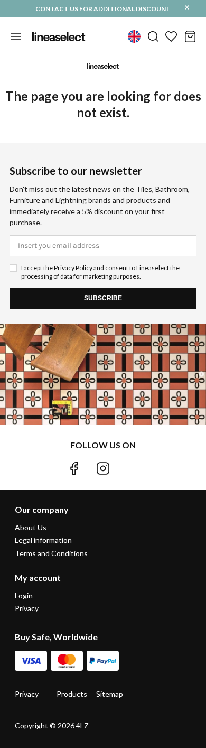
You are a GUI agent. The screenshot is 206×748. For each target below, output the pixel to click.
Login (24, 596)
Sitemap (109, 693)
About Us (30, 527)
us (134, 36)
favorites (171, 36)
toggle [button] (16, 36)
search (153, 36)
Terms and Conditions (51, 553)
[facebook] (73, 468)
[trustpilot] (132, 468)
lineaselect (59, 36)
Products (72, 693)
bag (190, 36)
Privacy (27, 608)
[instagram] (103, 468)
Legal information (43, 539)
